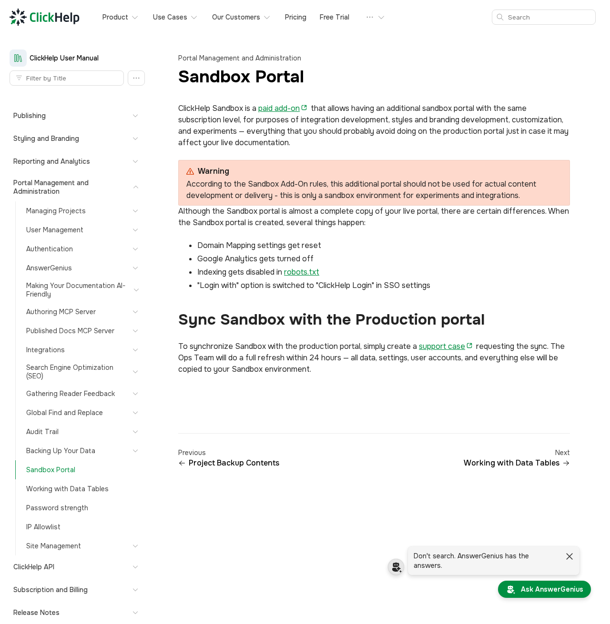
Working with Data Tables (511, 463)
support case (442, 346)
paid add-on (279, 108)
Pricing (295, 17)
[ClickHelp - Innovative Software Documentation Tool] (45, 17)
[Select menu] (375, 17)
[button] (136, 78)
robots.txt (301, 272)
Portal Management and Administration (239, 58)
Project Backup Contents (234, 463)
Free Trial (334, 17)
